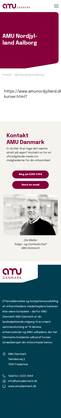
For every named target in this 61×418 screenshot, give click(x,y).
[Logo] (16, 6)
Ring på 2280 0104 (30, 174)
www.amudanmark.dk (22, 386)
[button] (56, 6)
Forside (6, 75)
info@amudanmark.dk (22, 381)
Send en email (30, 185)
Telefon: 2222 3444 (20, 376)
